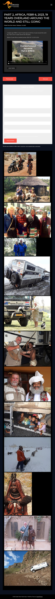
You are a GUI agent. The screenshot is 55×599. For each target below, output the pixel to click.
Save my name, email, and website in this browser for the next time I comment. (22, 136)
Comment (6, 94)
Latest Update (11, 68)
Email (6, 120)
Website (6, 128)
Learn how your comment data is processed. (30, 146)
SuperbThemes (40, 596)
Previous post (9, 79)
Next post (45, 79)
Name (6, 112)
